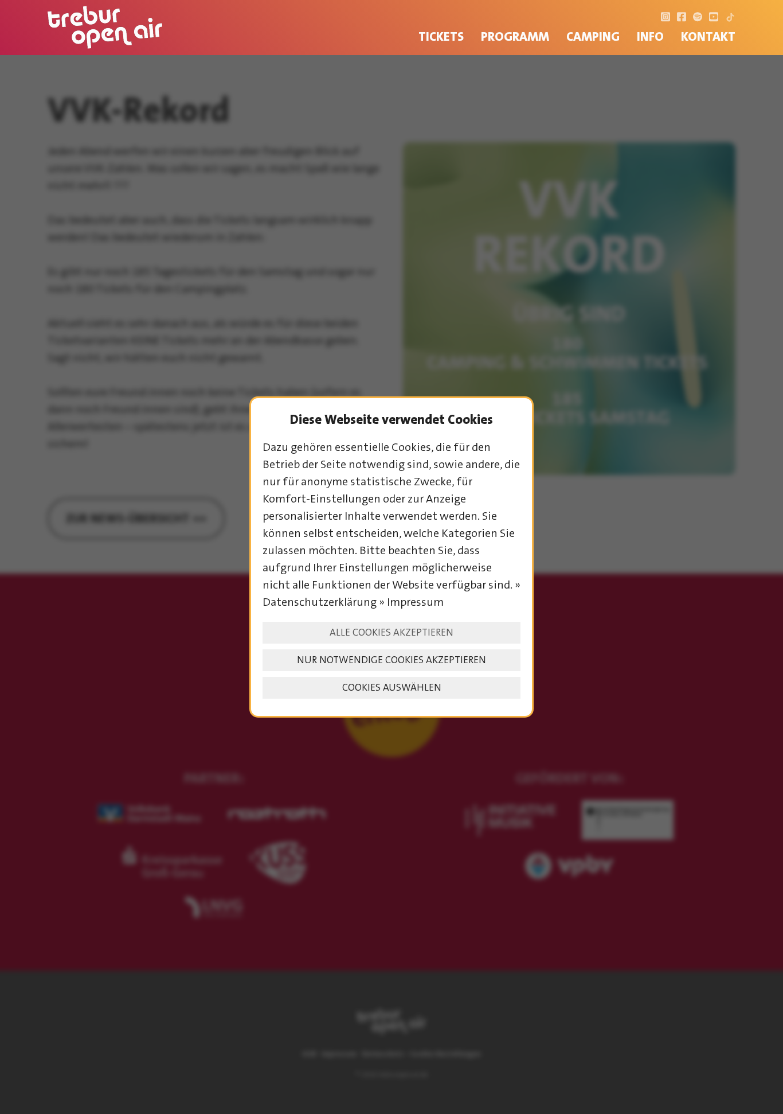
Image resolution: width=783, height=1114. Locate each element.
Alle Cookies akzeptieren (391, 632)
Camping (593, 36)
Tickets (441, 36)
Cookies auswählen (391, 687)
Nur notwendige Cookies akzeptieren (391, 660)
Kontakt (708, 36)
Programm (515, 36)
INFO (650, 36)
